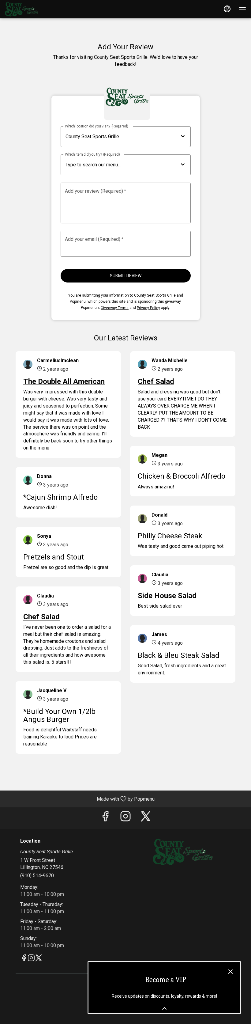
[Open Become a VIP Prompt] (164, 1008)
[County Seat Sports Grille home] (32, 9)
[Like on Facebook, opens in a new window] (105, 818)
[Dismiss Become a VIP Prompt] (230, 971)
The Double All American (64, 381)
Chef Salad (41, 617)
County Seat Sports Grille (182, 852)
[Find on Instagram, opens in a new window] (125, 818)
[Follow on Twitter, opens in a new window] (145, 818)
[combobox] (121, 165)
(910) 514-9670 (37, 875)
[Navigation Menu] (242, 9)
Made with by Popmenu (80, 799)
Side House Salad (167, 595)
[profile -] (227, 9)
